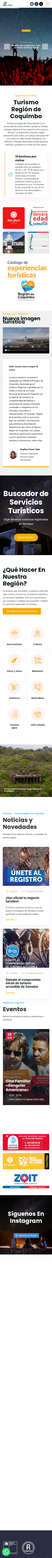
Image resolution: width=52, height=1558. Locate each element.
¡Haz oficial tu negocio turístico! (22, 899)
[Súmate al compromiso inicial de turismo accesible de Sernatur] (26, 948)
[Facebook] (32, 4)
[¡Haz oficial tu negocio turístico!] (26, 866)
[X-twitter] (41, 4)
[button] (6, 1552)
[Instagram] (36, 4)
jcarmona (14, 891)
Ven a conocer (25, 30)
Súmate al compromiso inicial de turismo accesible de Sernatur (23, 983)
